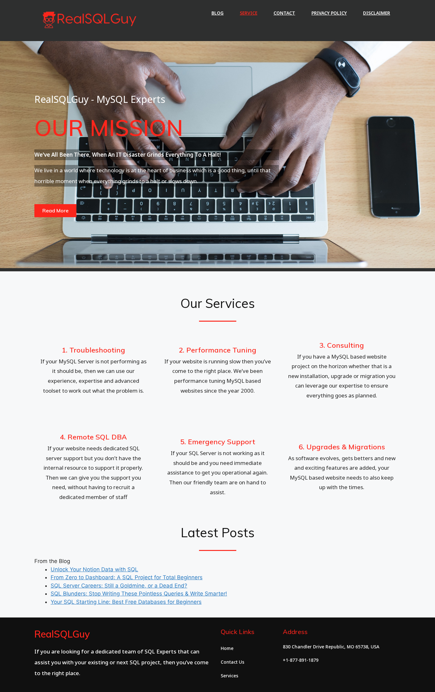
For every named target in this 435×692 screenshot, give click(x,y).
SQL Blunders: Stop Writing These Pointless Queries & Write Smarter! (139, 593)
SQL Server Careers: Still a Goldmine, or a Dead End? (119, 585)
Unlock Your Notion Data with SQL (94, 569)
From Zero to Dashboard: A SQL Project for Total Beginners (127, 577)
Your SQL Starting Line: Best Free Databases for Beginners (126, 602)
